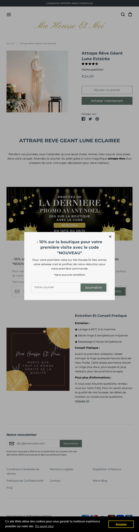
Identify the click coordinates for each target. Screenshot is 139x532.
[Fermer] (110, 237)
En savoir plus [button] (44, 526)
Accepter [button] (121, 524)
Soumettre (93, 287)
